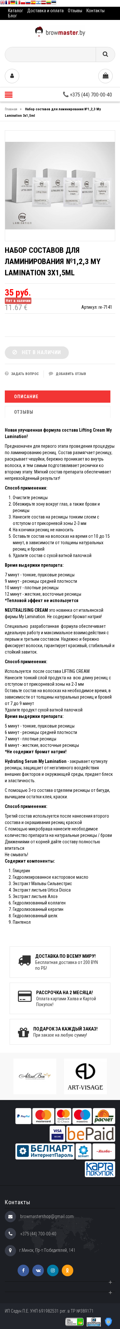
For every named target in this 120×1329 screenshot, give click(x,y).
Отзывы (75, 10)
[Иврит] (38, 3)
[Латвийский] (43, 3)
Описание (26, 396)
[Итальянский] (17, 3)
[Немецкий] (12, 3)
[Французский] (7, 3)
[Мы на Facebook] (23, 1270)
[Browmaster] (60, 31)
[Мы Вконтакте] (38, 1270)
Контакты (95, 10)
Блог (12, 15)
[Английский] (2, 3)
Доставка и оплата (45, 10)
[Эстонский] (53, 3)
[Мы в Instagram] (53, 1270)
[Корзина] (105, 76)
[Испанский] (33, 3)
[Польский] (23, 3)
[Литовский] (48, 3)
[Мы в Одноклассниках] (67, 1270)
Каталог (15, 10)
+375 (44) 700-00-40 (90, 95)
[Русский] (28, 3)
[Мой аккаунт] (12, 76)
